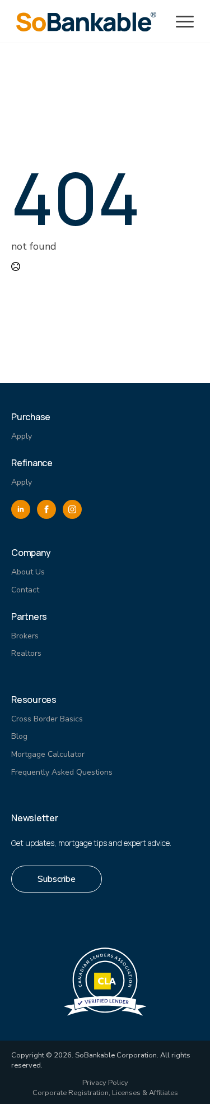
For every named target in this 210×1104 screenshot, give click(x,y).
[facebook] (46, 509)
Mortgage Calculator (48, 754)
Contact (25, 590)
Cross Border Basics (47, 719)
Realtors (26, 653)
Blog (19, 736)
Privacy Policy (105, 1083)
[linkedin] (20, 509)
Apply (21, 436)
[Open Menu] (185, 22)
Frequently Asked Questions (62, 772)
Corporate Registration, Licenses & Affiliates (105, 1093)
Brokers (25, 636)
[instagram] (72, 509)
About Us (28, 572)
